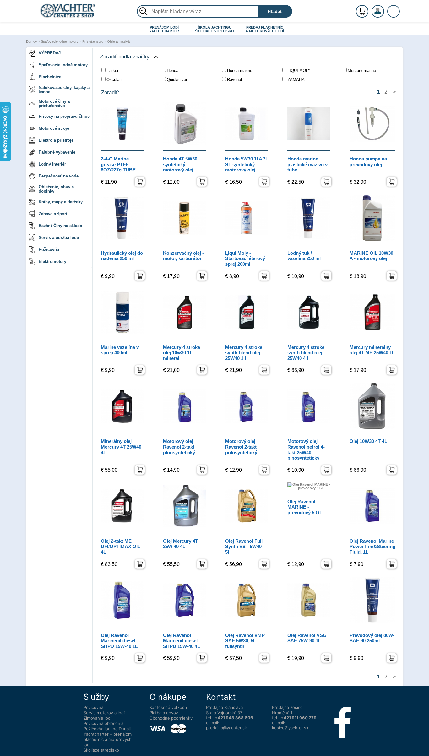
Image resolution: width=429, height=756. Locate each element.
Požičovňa (49, 249)
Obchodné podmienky (171, 718)
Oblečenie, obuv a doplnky (56, 188)
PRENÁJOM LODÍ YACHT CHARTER (164, 29)
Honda (172, 70)
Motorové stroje (54, 128)
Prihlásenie (384, 14)
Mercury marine (362, 70)
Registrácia (384, 8)
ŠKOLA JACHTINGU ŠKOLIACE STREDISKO (214, 29)
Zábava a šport (53, 213)
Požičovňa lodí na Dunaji (107, 728)
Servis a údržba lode (59, 237)
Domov (31, 41)
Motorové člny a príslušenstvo (54, 103)
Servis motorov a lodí (104, 712)
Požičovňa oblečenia (103, 723)
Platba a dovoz (163, 712)
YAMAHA (296, 79)
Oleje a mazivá (118, 41)
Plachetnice (50, 76)
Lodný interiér (52, 164)
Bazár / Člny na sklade (60, 225)
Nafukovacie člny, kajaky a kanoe (64, 89)
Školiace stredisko (101, 750)
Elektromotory (52, 261)
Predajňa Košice (287, 707)
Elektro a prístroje (56, 140)
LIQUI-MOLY (299, 70)
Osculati (114, 79)
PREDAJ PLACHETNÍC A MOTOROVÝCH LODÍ (265, 29)
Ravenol (234, 79)
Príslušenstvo (92, 41)
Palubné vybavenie (57, 152)
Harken (112, 70)
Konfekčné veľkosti (168, 707)
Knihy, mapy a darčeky (61, 201)
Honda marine (239, 70)
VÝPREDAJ (50, 53)
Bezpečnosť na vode (59, 176)
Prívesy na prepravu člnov (64, 116)
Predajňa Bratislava (224, 707)
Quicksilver (177, 79)
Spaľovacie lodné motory (60, 41)
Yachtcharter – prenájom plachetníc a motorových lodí (108, 739)
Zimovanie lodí (97, 718)
